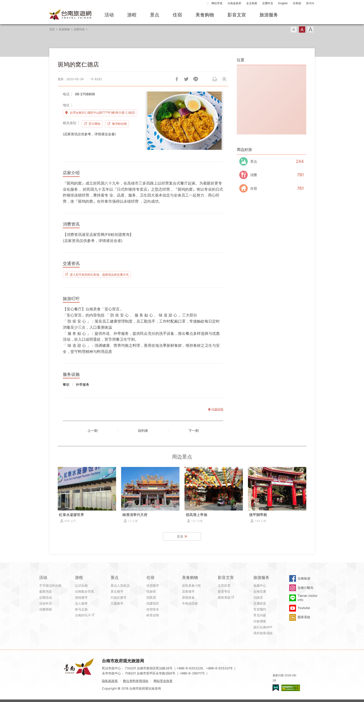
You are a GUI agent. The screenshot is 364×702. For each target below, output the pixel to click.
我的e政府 (276, 688)
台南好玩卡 (83, 615)
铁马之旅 (81, 609)
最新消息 (45, 591)
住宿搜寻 (152, 586)
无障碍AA (290, 688)
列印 (214, 79)
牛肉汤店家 (190, 603)
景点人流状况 (120, 586)
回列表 (143, 430)
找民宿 (151, 598)
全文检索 (251, 3)
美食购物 (204, 14)
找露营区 (152, 603)
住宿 (177, 14)
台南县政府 (234, 3)
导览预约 (259, 609)
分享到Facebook (177, 79)
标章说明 (152, 615)
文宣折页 (224, 586)
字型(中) (302, 29)
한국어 (310, 3)
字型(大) (310, 29)
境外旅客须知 (262, 633)
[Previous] (152, 120)
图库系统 (224, 598)
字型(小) (293, 29)
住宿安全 (152, 609)
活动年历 (45, 603)
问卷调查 (259, 621)
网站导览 (216, 3)
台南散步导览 (84, 591)
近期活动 (45, 598)
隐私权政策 (110, 681)
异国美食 (188, 598)
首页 (52, 29)
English (283, 3)
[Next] (216, 120)
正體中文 (267, 3)
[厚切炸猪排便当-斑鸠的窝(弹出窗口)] (184, 121)
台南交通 (259, 591)
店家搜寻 (188, 591)
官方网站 (94, 123)
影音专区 (224, 591)
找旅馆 (151, 591)
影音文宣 (237, 14)
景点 (154, 14)
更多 (180, 536)
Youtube (304, 608)
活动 (109, 14)
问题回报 (224, 79)
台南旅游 (304, 578)
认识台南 (81, 586)
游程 (131, 14)
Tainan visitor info (308, 598)
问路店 (258, 598)
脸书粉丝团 (119, 123)
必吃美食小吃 (191, 586)
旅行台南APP (262, 627)
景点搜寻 (117, 591)
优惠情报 (45, 609)
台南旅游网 (70, 14)
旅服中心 (259, 586)
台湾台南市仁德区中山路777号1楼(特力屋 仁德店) (102, 112)
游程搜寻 (81, 598)
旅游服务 (269, 14)
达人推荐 (81, 603)
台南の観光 (305, 588)
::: (207, 3)
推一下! (186, 79)
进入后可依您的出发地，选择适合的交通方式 (99, 274)
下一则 (194, 430)
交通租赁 (259, 603)
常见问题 (259, 615)
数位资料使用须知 (135, 681)
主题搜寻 (117, 603)
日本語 (297, 3)
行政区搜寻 (118, 598)
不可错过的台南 (50, 586)
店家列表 (79, 29)
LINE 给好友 (195, 79)
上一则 (92, 430)
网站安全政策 (163, 681)
